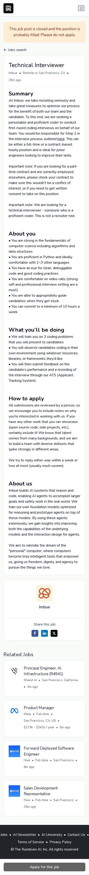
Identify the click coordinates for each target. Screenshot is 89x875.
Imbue (13, 73)
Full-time (42, 714)
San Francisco (63, 760)
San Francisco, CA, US (40, 720)
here (61, 138)
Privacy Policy (60, 842)
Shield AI (30, 680)
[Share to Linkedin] (44, 633)
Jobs (4, 834)
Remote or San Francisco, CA (44, 73)
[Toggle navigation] (81, 8)
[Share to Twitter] (54, 633)
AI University (52, 834)
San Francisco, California (60, 680)
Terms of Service (31, 842)
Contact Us (76, 834)
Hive (27, 760)
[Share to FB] (34, 633)
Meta (27, 714)
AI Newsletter (24, 834)
